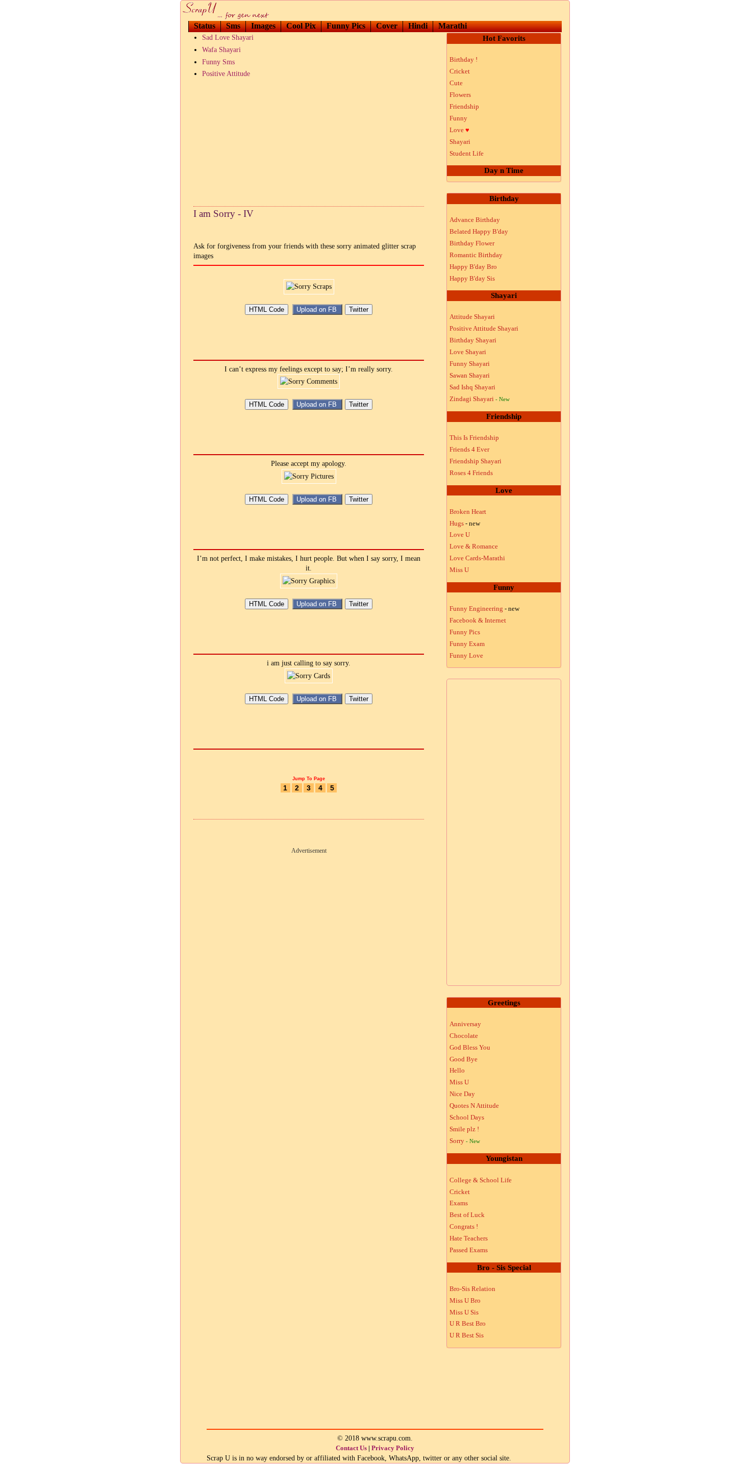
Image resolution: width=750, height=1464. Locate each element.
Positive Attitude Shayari (483, 328)
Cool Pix (301, 25)
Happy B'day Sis (472, 278)
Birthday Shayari (472, 340)
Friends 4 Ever (469, 449)
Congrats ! (463, 1226)
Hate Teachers (468, 1238)
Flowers (460, 94)
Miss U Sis (464, 1312)
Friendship (464, 106)
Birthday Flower (471, 243)
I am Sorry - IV (223, 213)
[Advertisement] (309, 140)
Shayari (459, 141)
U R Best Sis (466, 1335)
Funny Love (466, 655)
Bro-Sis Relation (472, 1289)
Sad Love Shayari (228, 37)
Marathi (452, 25)
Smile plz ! (464, 1129)
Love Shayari (467, 352)
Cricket (459, 71)
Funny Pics (346, 25)
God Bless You (469, 1047)
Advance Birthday (474, 220)
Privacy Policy (392, 1448)
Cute (456, 83)
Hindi (418, 25)
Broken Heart (467, 511)
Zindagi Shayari (479, 399)
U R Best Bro (467, 1323)
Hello (457, 1070)
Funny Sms (218, 62)
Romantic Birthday (476, 255)
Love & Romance (473, 546)
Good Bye (463, 1059)
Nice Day (462, 1094)
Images (263, 25)
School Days (466, 1117)
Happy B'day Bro (473, 266)
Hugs (464, 523)
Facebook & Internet (477, 620)
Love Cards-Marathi (477, 558)
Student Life (466, 153)
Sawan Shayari (469, 375)
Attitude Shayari (472, 316)
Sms (233, 25)
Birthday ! (463, 59)
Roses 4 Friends (471, 473)
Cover (386, 25)
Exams (458, 1203)
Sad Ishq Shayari (472, 387)
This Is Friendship (474, 437)
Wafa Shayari (221, 50)
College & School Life (480, 1180)
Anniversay (465, 1024)
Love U (459, 534)
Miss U (459, 570)
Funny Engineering (484, 608)
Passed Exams (468, 1250)
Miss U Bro (465, 1300)
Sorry (464, 1141)
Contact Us (351, 1448)
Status (204, 25)
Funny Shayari (469, 363)
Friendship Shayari (475, 461)
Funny (458, 118)
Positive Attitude (226, 74)
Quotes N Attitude (474, 1105)
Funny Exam (467, 644)
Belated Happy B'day (478, 231)
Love (459, 130)
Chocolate (463, 1035)
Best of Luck (467, 1215)
